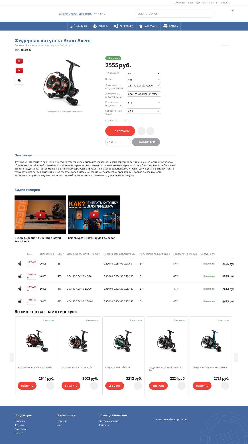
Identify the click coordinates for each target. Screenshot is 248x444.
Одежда (19, 433)
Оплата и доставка (108, 421)
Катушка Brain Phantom (118, 367)
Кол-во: (109, 120)
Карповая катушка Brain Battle (35, 367)
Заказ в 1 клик (147, 142)
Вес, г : (108, 79)
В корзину (122, 131)
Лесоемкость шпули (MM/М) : (114, 95)
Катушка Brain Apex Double (77, 367)
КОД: (17, 50)
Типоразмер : (112, 72)
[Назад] (218, 45)
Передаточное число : (113, 112)
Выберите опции (27, 387)
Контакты (224, 2)
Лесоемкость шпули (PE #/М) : (114, 86)
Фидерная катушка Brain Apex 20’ (166, 369)
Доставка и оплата (206, 2)
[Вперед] (232, 45)
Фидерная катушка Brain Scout (210, 367)
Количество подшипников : (114, 103)
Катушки (20, 425)
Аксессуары (21, 429)
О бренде (180, 2)
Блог (190, 2)
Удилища (20, 421)
